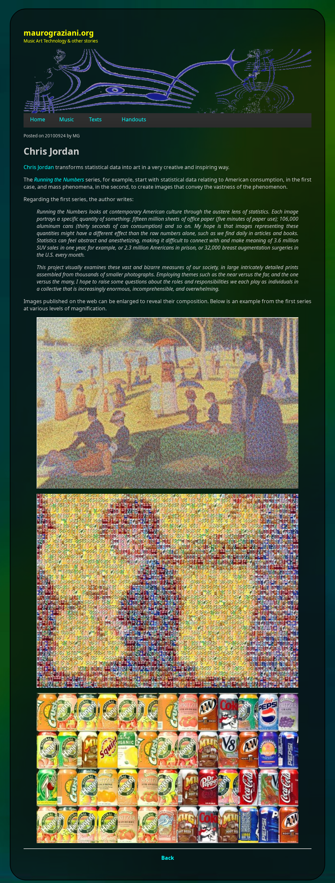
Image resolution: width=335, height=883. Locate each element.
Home (37, 119)
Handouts (134, 119)
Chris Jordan (39, 167)
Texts (95, 119)
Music (66, 119)
